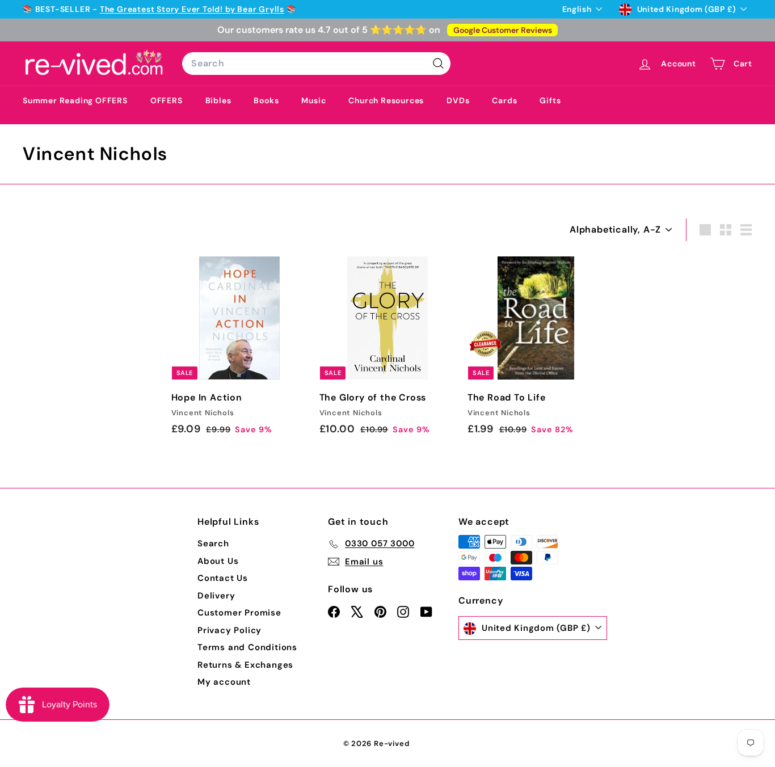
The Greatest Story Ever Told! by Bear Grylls (192, 9)
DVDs (458, 100)
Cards (504, 100)
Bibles (218, 100)
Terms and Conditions (247, 647)
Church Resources (386, 100)
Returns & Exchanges (245, 665)
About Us (217, 561)
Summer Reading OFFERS (75, 100)
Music (313, 100)
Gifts (550, 100)
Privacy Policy (229, 630)
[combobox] (316, 63)
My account (224, 682)
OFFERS (166, 100)
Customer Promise (239, 612)
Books (266, 100)
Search (213, 543)
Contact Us (222, 578)
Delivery (216, 595)
